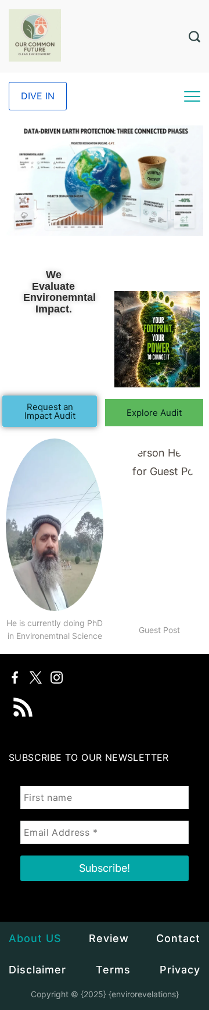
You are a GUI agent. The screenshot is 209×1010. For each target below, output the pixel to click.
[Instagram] (57, 677)
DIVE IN (38, 96)
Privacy (180, 970)
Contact (178, 938)
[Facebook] (15, 677)
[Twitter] (36, 677)
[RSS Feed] (23, 699)
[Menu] (192, 96)
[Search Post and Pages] (194, 36)
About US (35, 938)
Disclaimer (37, 970)
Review (109, 938)
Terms (113, 970)
